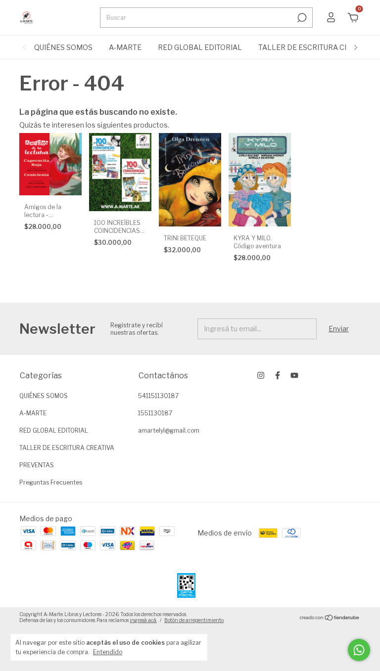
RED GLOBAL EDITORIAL (200, 47)
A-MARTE (125, 47)
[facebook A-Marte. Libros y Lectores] (278, 375)
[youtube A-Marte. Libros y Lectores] (294, 375)
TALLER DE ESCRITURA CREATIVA (316, 47)
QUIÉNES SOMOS (63, 47)
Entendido (107, 652)
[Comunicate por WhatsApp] (359, 650)
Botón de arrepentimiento (194, 620)
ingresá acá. (143, 620)
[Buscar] (301, 18)
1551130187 (155, 413)
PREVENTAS (36, 465)
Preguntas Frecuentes (50, 482)
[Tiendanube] (330, 618)
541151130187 (158, 396)
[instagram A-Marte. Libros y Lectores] (261, 375)
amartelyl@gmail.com (168, 430)
